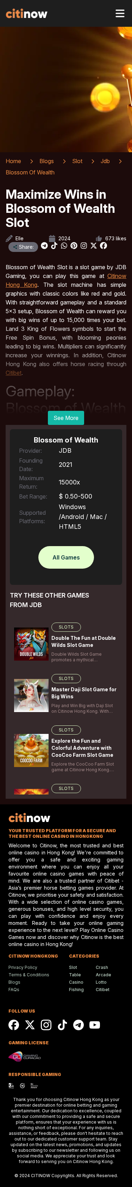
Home (13, 161)
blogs (46, 161)
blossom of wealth (30, 172)
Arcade (103, 974)
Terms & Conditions (28, 974)
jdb (105, 161)
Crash (102, 967)
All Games (66, 557)
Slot (73, 967)
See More (66, 417)
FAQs (13, 989)
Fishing (76, 989)
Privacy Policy (22, 967)
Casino (76, 982)
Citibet (102, 989)
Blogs (14, 982)
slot (77, 161)
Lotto (101, 982)
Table (75, 974)
